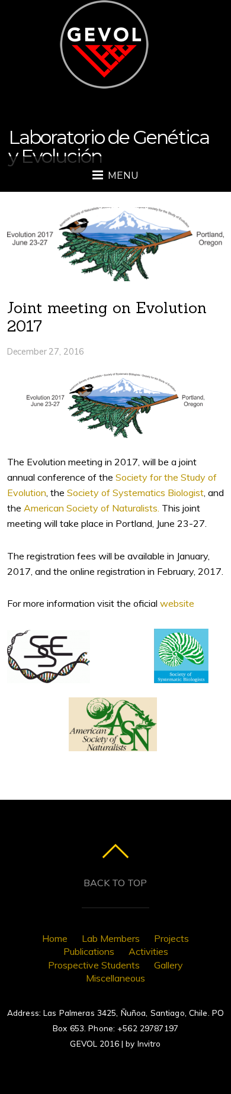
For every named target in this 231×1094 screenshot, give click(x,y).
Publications (88, 951)
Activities (148, 951)
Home (55, 938)
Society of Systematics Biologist (135, 492)
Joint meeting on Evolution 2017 (107, 317)
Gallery (168, 965)
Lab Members (111, 938)
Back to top (115, 883)
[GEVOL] (104, 76)
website (177, 603)
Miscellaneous (115, 978)
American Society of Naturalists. (91, 508)
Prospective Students (94, 965)
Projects (171, 938)
